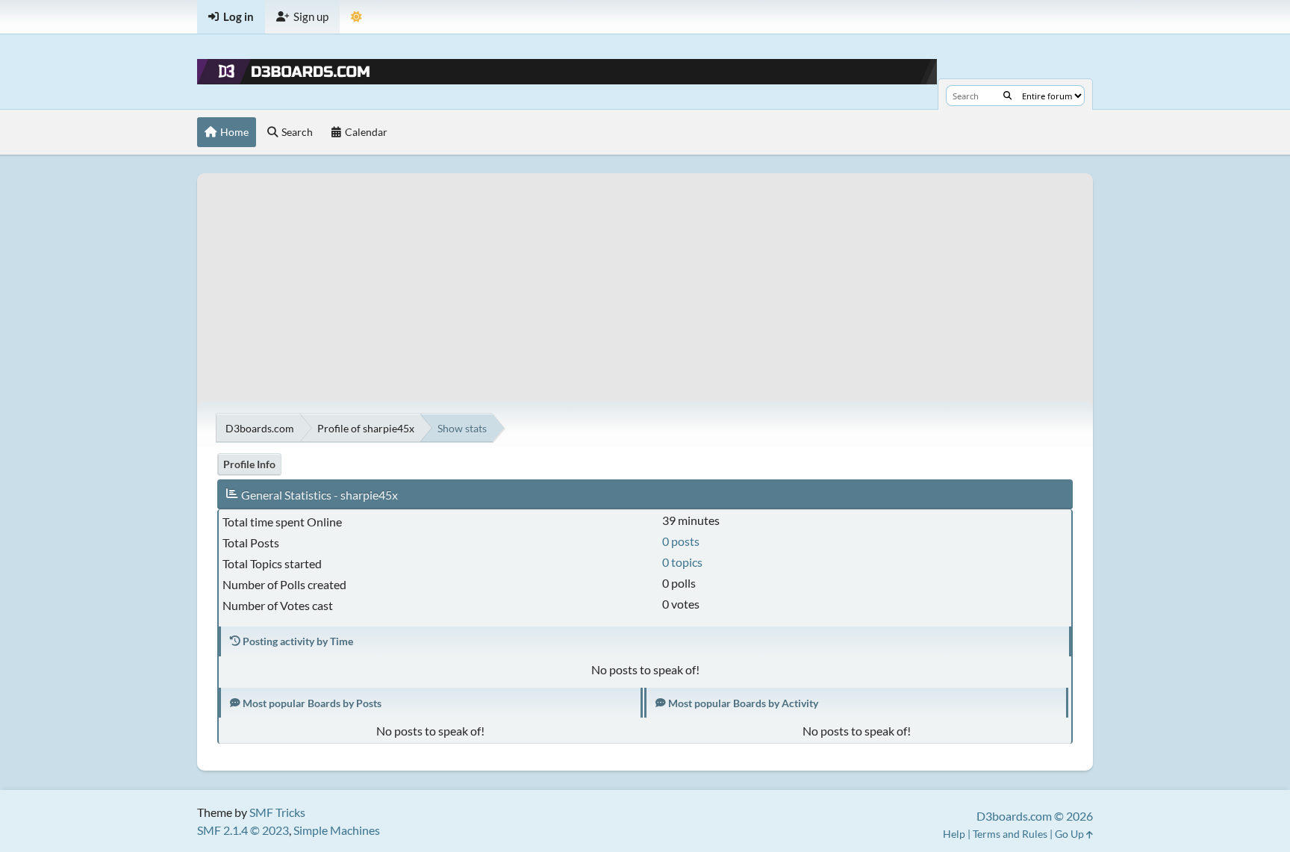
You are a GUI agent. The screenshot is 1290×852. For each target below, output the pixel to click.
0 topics (682, 562)
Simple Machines (336, 830)
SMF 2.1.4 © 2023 (243, 830)
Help (954, 833)
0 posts (680, 541)
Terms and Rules (1010, 833)
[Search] (1007, 95)
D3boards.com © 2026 (1034, 816)
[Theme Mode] (356, 17)
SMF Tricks (277, 812)
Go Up (1070, 833)
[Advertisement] (645, 277)
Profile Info (249, 464)
